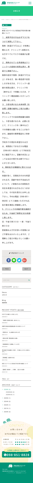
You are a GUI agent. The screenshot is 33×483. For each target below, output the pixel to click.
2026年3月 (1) (10, 394)
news (6, 25)
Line (14, 260)
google (24, 260)
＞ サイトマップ (11, 472)
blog (4, 301)
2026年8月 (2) (10, 392)
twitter (19, 260)
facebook (8, 260)
